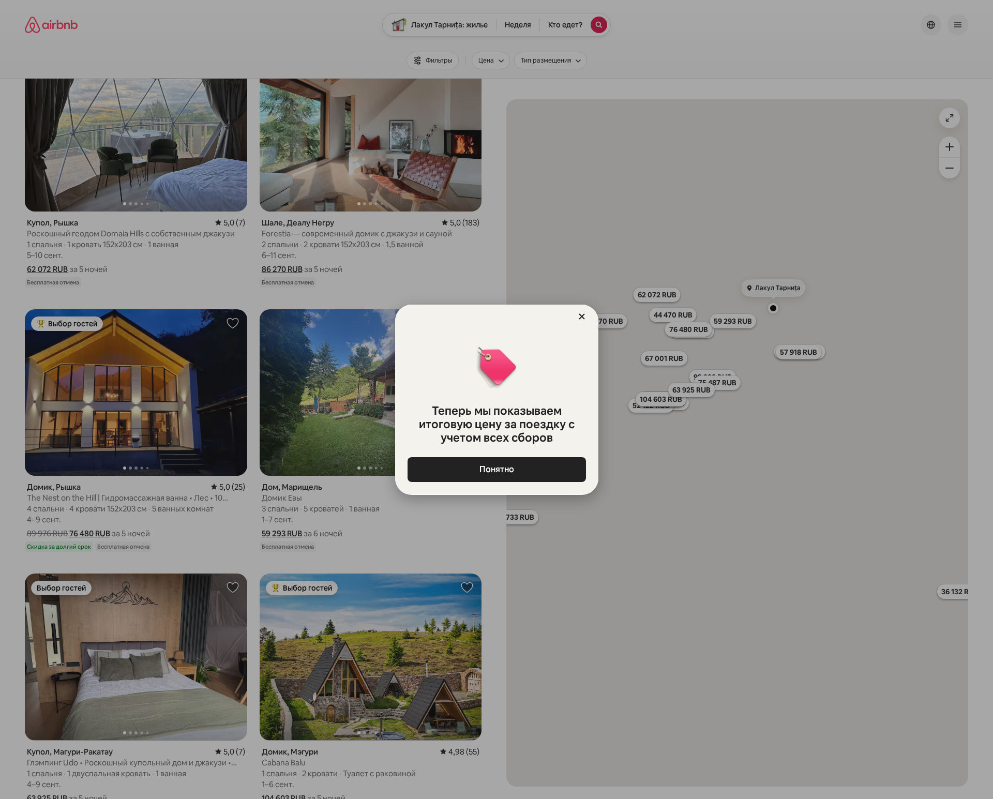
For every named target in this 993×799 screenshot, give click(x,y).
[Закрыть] (582, 316)
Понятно (496, 469)
